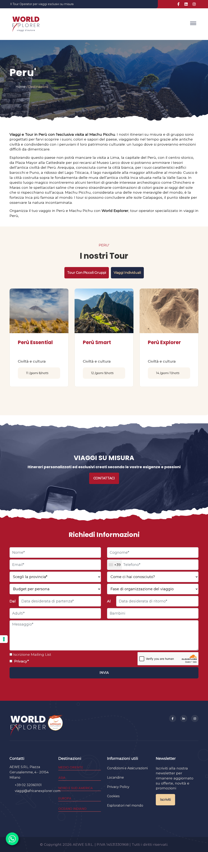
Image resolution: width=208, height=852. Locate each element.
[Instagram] (194, 718)
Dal (13, 601)
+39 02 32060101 (28, 785)
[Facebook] (172, 718)
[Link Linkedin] (186, 4)
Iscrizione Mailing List (31, 654)
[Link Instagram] (194, 4)
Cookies (113, 796)
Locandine (115, 777)
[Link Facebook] (178, 4)
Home (21, 87)
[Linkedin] (183, 718)
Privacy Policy (118, 787)
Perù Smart (97, 342)
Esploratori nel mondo (125, 805)
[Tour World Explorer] (26, 23)
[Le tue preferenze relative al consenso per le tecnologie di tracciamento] (4, 639)
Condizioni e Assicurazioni (127, 768)
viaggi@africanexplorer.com (37, 791)
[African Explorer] (55, 725)
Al (109, 601)
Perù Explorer (164, 342)
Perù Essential (35, 342)
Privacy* (21, 661)
